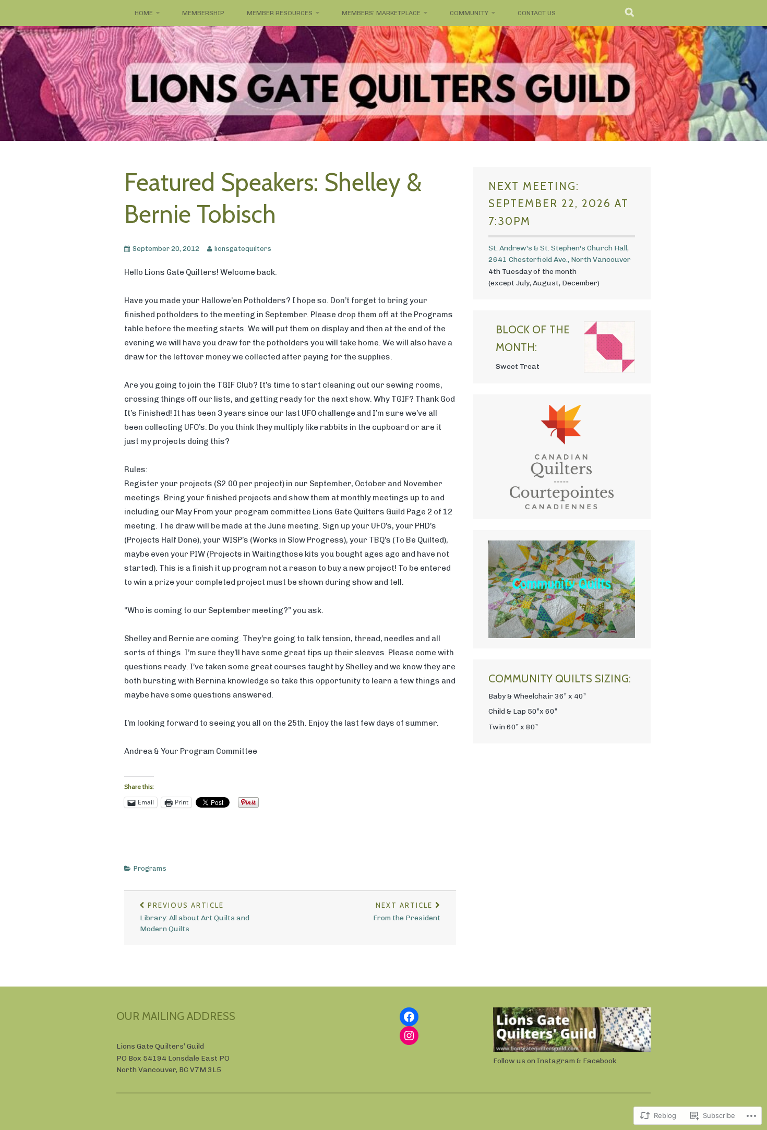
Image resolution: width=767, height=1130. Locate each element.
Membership (203, 13)
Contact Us (537, 13)
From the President (406, 911)
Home (144, 13)
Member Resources (280, 13)
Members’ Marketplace (381, 13)
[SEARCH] (630, 13)
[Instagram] (409, 1035)
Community (469, 13)
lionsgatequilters (242, 249)
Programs (150, 868)
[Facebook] (409, 1016)
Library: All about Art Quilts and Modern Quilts (194, 917)
